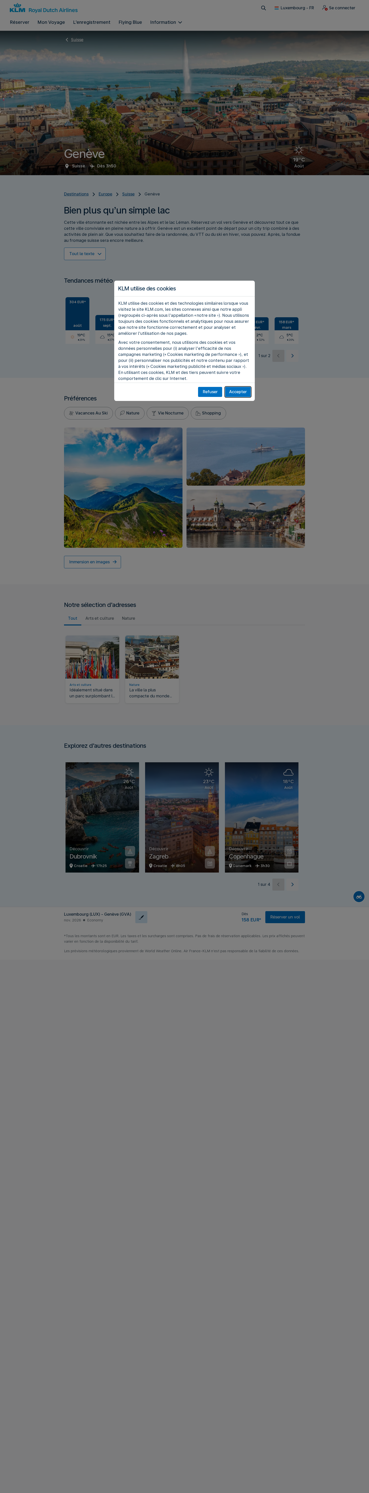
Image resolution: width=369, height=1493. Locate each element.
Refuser (210, 391)
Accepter (238, 391)
